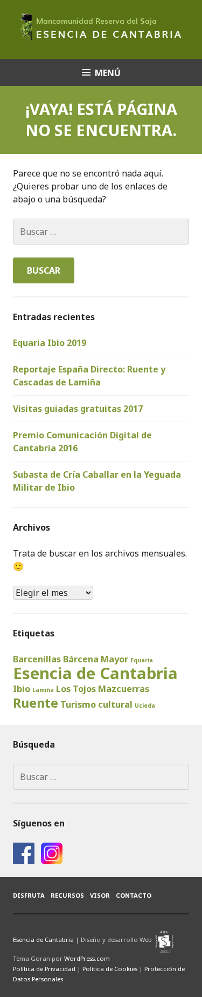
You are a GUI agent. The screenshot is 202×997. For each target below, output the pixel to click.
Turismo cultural (96, 704)
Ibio (21, 689)
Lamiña (43, 690)
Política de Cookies (109, 969)
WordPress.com (87, 958)
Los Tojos (76, 689)
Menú (108, 73)
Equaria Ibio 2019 (49, 343)
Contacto (133, 895)
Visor (100, 895)
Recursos (67, 895)
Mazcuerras (123, 689)
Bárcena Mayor (95, 659)
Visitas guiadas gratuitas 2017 (78, 409)
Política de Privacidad (44, 969)
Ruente (35, 702)
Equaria (141, 660)
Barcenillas (37, 659)
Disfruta (29, 895)
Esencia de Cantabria (95, 673)
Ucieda (145, 705)
